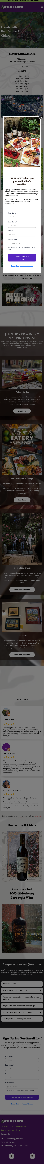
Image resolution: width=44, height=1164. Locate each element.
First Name (12, 213)
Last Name (12, 222)
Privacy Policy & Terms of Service (22, 266)
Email (10, 231)
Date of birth (12, 239)
